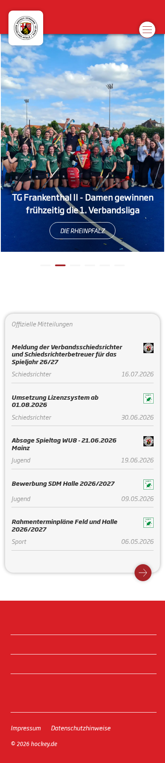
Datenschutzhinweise (80, 727)
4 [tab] (89, 269)
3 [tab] (74, 269)
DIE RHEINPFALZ (82, 230)
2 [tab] (59, 269)
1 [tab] (44, 269)
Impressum (26, 727)
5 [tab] (103, 269)
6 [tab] (118, 269)
